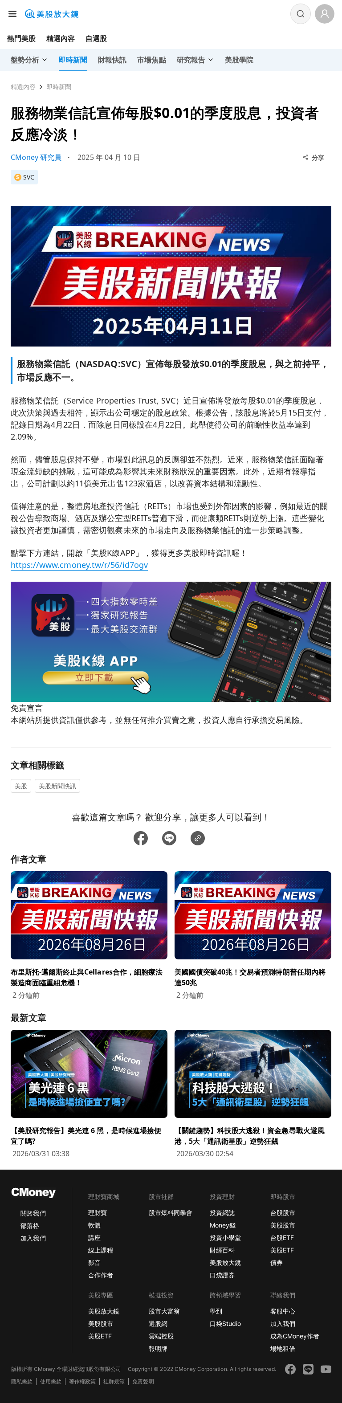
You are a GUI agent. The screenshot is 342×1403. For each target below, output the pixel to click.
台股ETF (282, 1237)
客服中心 (282, 1311)
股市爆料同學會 (170, 1212)
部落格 (29, 1225)
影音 (94, 1262)
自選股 (96, 38)
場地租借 (282, 1348)
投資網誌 (222, 1212)
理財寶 (97, 1212)
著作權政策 (82, 1381)
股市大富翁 (164, 1311)
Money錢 (223, 1225)
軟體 (94, 1225)
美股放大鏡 (225, 1262)
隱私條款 (22, 1381)
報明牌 (158, 1348)
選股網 (158, 1323)
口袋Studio (225, 1323)
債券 (276, 1262)
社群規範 (114, 1381)
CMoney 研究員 (36, 157)
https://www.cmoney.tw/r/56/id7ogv (79, 564)
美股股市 (282, 1225)
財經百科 (222, 1250)
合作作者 (100, 1275)
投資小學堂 (225, 1237)
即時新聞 (58, 86)
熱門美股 (21, 38)
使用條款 (50, 1381)
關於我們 (32, 1213)
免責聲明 (143, 1381)
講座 (94, 1237)
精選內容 (60, 38)
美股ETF (282, 1250)
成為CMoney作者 (294, 1336)
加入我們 (32, 1238)
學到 (216, 1311)
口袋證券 (222, 1275)
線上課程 (100, 1250)
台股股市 (282, 1212)
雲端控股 (161, 1336)
